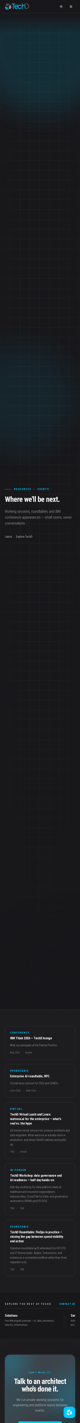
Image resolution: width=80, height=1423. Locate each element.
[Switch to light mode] (61, 6)
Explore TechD (24, 536)
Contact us (67, 1304)
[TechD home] (17, 6)
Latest (8, 536)
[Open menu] (71, 6)
